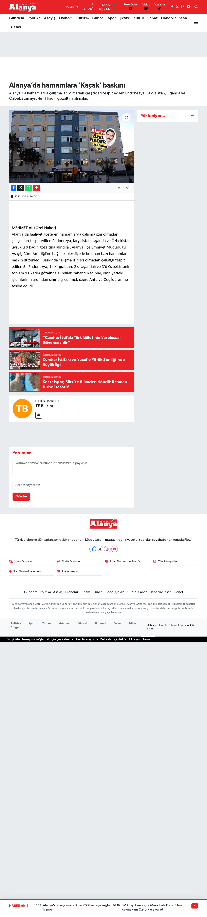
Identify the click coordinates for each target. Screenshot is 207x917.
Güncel (98, 18)
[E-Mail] (38, 415)
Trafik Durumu (71, 561)
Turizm (83, 18)
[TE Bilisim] (22, 408)
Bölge (15, 627)
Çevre (124, 18)
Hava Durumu (23, 561)
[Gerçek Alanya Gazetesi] (22, 7)
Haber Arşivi (70, 571)
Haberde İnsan (174, 18)
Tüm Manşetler (168, 561)
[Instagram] (107, 549)
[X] (100, 549)
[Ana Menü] (196, 22)
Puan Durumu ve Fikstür (125, 561)
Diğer (132, 623)
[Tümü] (192, 115)
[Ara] (196, 7)
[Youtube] (114, 549)
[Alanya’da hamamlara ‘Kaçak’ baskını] (71, 146)
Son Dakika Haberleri (27, 571)
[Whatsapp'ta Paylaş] (28, 188)
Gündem (16, 18)
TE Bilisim (44, 406)
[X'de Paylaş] (20, 188)
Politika (34, 18)
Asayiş (49, 18)
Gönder (21, 496)
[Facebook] (92, 549)
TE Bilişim (171, 625)
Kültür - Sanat (145, 18)
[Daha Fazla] (36, 188)
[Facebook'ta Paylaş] (13, 188)
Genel (16, 27)
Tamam (148, 639)
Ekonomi (66, 18)
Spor (112, 18)
